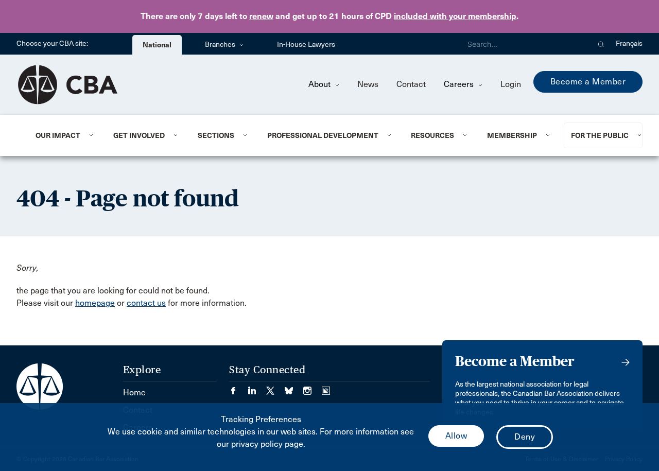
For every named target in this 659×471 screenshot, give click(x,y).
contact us (146, 303)
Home (134, 392)
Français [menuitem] (629, 43)
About (320, 84)
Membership (512, 135)
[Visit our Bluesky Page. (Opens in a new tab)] (294, 387)
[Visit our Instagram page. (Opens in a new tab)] (312, 387)
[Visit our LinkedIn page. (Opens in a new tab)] (257, 387)
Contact (411, 84)
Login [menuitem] (510, 84)
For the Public (600, 135)
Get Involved (139, 135)
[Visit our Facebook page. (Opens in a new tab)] (238, 387)
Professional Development (322, 135)
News (367, 84)
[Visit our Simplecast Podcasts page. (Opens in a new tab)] (326, 387)
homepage (95, 303)
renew (261, 16)
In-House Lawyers (306, 44)
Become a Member (588, 81)
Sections (216, 135)
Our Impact (58, 135)
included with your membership (455, 16)
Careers (460, 84)
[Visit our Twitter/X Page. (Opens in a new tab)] (275, 387)
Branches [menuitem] (221, 44)
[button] (601, 44)
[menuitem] (61, 135)
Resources (432, 135)
